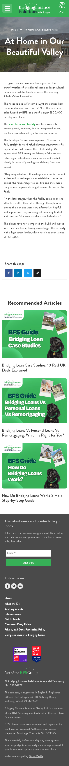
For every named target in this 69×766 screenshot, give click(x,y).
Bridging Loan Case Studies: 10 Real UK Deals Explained (34, 367)
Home (14, 29)
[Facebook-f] (7, 586)
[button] (7, 8)
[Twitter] (14, 586)
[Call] (62, 5)
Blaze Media (36, 756)
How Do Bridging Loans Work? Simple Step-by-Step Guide (32, 497)
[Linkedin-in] (20, 586)
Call (61, 12)
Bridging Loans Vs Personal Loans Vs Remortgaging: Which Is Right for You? (33, 432)
